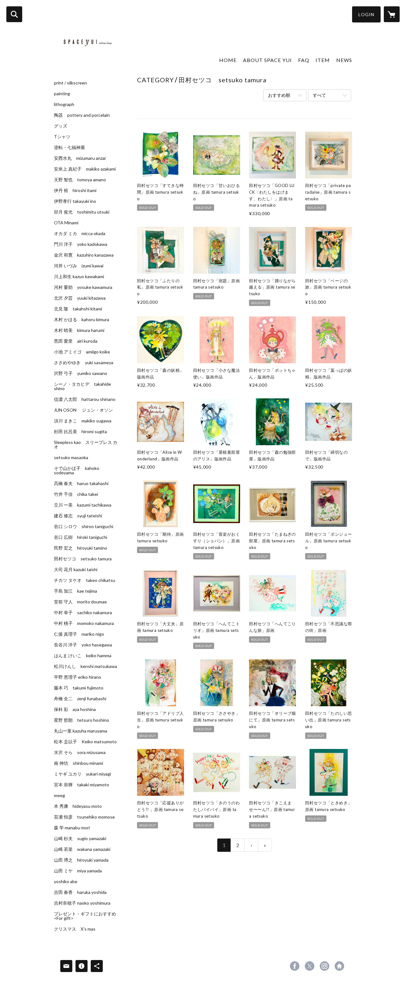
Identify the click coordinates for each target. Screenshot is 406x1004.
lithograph (64, 104)
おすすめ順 (279, 95)
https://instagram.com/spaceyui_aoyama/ (324, 966)
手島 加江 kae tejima (75, 591)
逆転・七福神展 (69, 147)
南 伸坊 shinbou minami (78, 763)
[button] (366, 14)
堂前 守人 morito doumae (80, 602)
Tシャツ (62, 136)
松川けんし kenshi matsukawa (85, 666)
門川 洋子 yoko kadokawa (80, 244)
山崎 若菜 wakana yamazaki (82, 849)
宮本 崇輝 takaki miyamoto (81, 785)
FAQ (303, 60)
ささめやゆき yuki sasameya (83, 362)
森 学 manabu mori (72, 828)
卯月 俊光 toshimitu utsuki (81, 212)
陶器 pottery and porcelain (82, 115)
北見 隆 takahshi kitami (78, 309)
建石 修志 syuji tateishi (78, 516)
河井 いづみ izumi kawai (78, 266)
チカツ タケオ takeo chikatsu (84, 580)
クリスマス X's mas (74, 929)
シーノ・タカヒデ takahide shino (82, 386)
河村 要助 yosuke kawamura (83, 287)
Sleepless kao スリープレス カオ (85, 444)
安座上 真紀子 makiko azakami (85, 169)
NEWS (344, 60)
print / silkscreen (70, 83)
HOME (228, 60)
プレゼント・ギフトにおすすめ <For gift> (85, 916)
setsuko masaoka (71, 457)
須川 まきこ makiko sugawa (82, 421)
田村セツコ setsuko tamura (83, 559)
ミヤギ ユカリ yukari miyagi (82, 774)
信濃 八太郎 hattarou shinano (84, 399)
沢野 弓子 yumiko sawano (80, 373)
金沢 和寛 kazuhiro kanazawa (84, 255)
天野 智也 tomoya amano (80, 180)
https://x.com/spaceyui (309, 966)
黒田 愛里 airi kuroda (75, 341)
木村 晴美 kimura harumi (79, 330)
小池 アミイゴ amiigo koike (82, 352)
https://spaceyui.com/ (339, 966)
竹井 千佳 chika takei (76, 494)
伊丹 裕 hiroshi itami (75, 190)
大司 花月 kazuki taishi (75, 569)
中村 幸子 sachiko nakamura (83, 612)
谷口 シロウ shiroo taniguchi (83, 526)
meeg (59, 795)
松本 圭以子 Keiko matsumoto (85, 741)
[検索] (14, 14)
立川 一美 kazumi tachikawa (82, 505)
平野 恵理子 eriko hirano (77, 677)
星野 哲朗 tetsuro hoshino (81, 720)
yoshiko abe (65, 881)
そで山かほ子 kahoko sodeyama (76, 470)
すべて (319, 95)
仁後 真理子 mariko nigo (79, 634)
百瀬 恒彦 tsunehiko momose (84, 817)
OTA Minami (66, 223)
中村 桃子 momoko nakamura (84, 623)
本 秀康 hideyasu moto (78, 806)
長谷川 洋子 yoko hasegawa (83, 645)
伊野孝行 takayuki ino (75, 201)
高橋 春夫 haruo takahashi (81, 483)
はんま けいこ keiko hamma (82, 655)
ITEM (323, 60)
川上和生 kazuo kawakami (79, 276)
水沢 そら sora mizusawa (80, 752)
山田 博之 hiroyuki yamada (81, 860)
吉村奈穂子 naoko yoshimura (82, 903)
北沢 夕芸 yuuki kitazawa (80, 298)
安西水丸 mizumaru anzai (80, 158)
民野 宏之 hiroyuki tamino (80, 548)
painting (62, 93)
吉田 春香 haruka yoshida (80, 892)
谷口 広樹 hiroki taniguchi (80, 537)
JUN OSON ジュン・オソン (83, 410)
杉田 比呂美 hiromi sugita (80, 431)
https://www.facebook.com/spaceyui (294, 966)
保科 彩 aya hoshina (75, 709)
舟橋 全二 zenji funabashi (80, 698)
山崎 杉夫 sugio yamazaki (80, 838)
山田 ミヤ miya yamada (78, 871)
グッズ (60, 126)
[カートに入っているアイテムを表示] (392, 14)
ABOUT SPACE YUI (267, 60)
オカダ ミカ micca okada (79, 233)
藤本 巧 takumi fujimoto (78, 688)
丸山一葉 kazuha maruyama (80, 731)
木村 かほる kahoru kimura (81, 319)
